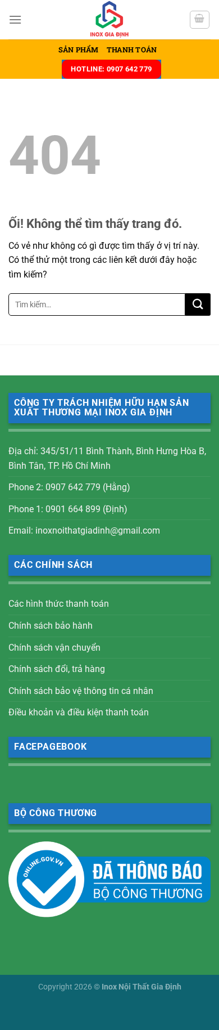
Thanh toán (132, 49)
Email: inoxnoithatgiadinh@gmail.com (84, 530)
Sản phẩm (78, 49)
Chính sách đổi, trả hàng (56, 669)
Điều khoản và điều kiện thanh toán (78, 712)
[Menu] (15, 19)
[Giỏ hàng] (200, 20)
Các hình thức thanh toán (58, 603)
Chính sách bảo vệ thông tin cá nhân (80, 691)
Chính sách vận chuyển (54, 647)
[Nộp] (198, 304)
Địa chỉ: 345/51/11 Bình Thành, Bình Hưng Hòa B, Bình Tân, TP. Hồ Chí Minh (107, 458)
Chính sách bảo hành (50, 625)
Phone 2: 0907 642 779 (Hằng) (69, 487)
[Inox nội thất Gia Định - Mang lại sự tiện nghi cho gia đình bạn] (109, 19)
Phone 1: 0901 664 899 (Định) (67, 509)
